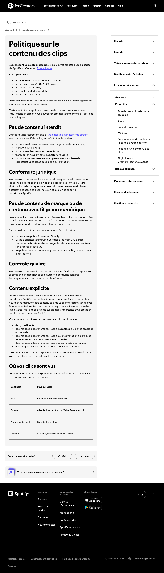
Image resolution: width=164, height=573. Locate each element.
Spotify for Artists (70, 527)
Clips (121, 121)
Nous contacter (46, 524)
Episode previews (128, 127)
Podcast (97, 5)
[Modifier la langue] (155, 5)
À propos (43, 499)
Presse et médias (43, 508)
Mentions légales (17, 559)
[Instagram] (152, 494)
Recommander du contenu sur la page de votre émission (135, 140)
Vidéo (85, 5)
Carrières (43, 517)
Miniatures (124, 133)
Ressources (73, 5)
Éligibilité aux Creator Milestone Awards (133, 160)
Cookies (12, 566)
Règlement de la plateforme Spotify (67, 134)
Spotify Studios (68, 520)
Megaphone (67, 512)
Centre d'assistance (67, 503)
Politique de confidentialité (76, 559)
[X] (142, 494)
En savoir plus (44, 68)
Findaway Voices (69, 534)
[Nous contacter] (92, 472)
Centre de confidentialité (44, 559)
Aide (120, 5)
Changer (109, 5)
